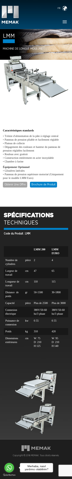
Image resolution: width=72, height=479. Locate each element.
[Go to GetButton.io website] (9, 475)
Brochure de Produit (43, 184)
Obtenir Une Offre (15, 184)
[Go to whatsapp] (9, 467)
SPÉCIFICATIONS (29, 215)
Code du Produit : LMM (17, 233)
